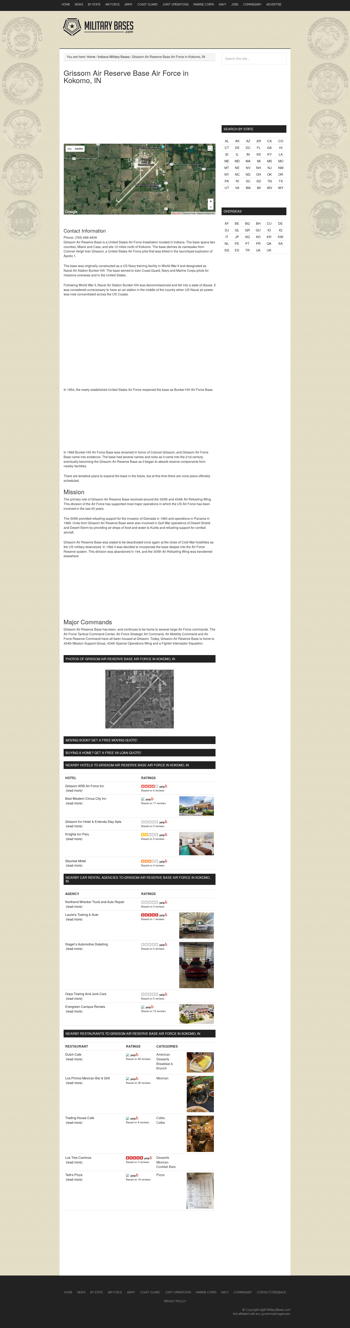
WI (259, 187)
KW (280, 236)
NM (280, 167)
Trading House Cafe (79, 1117)
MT (226, 167)
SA (280, 243)
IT (226, 236)
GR (247, 230)
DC (248, 147)
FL (259, 147)
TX (281, 181)
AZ (248, 141)
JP (237, 236)
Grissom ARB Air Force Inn (84, 786)
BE (237, 223)
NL (227, 243)
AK (237, 141)
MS (269, 161)
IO (269, 230)
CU (269, 223)
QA (269, 243)
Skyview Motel (75, 861)
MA (248, 161)
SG (226, 250)
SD (258, 181)
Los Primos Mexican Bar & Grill (87, 1078)
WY (280, 187)
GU (258, 230)
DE (237, 147)
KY (269, 154)
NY (226, 174)
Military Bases (98, 27)
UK (269, 250)
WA (248, 187)
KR (269, 236)
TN (269, 181)
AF (227, 223)
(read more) (74, 790)
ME (226, 161)
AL (227, 141)
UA (258, 250)
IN (248, 154)
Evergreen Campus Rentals (85, 1006)
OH (258, 174)
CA (269, 141)
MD (237, 161)
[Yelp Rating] (163, 786)
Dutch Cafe (73, 1054)
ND (248, 174)
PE (237, 243)
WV (269, 187)
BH (258, 223)
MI (258, 161)
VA (237, 187)
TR (247, 250)
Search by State (238, 129)
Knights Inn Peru (77, 834)
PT (247, 243)
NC (237, 174)
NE (237, 167)
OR (280, 174)
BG (247, 223)
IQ (280, 230)
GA (269, 147)
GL (237, 230)
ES (237, 250)
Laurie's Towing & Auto (81, 914)
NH (258, 167)
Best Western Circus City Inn (85, 798)
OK (269, 174)
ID (226, 154)
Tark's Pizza (73, 1174)
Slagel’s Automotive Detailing (86, 944)
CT (227, 147)
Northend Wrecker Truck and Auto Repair (94, 901)
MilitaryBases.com (278, 1309)
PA (227, 181)
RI (237, 181)
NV (248, 167)
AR (258, 141)
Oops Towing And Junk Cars (85, 993)
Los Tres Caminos (78, 1157)
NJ (270, 167)
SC (248, 181)
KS (259, 154)
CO (280, 141)
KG (247, 236)
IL (237, 154)
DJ (227, 230)
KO (258, 236)
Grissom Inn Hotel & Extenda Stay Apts (93, 821)
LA (281, 154)
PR (258, 243)
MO (280, 161)
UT (227, 187)
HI (280, 147)
